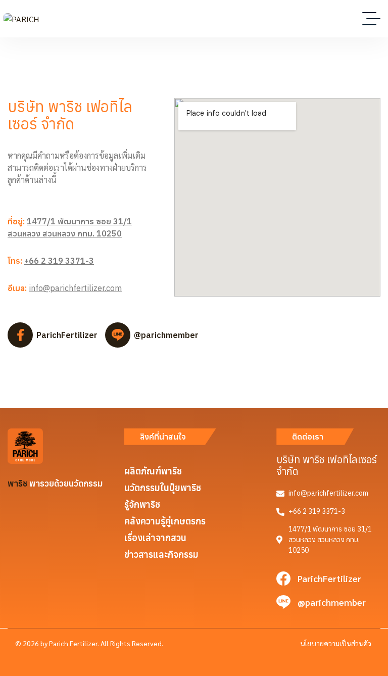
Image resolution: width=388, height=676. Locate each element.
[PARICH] (21, 18)
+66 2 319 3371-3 (59, 261)
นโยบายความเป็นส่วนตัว (335, 643)
